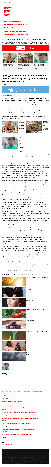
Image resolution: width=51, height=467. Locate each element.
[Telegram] (15, 95)
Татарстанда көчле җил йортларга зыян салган (16, 34)
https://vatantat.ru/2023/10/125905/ (19, 270)
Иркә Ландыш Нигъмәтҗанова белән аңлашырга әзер (18, 27)
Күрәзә (6, 8)
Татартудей (28, 391)
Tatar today (5, 391)
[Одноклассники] (4, 95)
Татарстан (7, 10)
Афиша (6, 15)
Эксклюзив (7, 7)
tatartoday (10, 391)
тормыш (33, 391)
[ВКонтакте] (2, 95)
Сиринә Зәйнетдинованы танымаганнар (15, 31)
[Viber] (10, 95)
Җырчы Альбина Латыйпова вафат (13, 21)
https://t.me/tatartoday (29, 274)
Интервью (7, 14)
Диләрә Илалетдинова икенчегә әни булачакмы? (17, 24)
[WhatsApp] (11, 95)
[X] (8, 95)
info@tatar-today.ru (7, 444)
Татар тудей (16, 391)
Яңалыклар (7, 11)
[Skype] (13, 95)
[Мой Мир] (6, 95)
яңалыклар (39, 391)
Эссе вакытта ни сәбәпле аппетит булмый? (16, 434)
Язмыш (6, 12)
